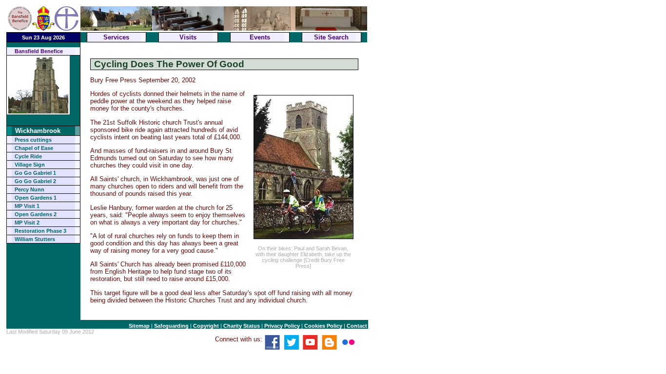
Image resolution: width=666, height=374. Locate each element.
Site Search (331, 37)
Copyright (206, 326)
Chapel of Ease (34, 148)
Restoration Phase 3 (40, 231)
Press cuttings (33, 140)
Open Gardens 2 (36, 214)
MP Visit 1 (27, 206)
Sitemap (139, 326)
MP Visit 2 (27, 222)
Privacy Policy (282, 326)
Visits (187, 37)
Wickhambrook (37, 130)
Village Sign (30, 165)
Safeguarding (171, 326)
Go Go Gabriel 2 (35, 181)
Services (116, 37)
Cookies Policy (323, 326)
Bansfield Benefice (39, 51)
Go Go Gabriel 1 (35, 173)
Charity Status (241, 326)
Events (260, 37)
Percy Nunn (29, 189)
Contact (357, 326)
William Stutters (35, 239)
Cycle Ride (28, 156)
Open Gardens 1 (36, 198)
